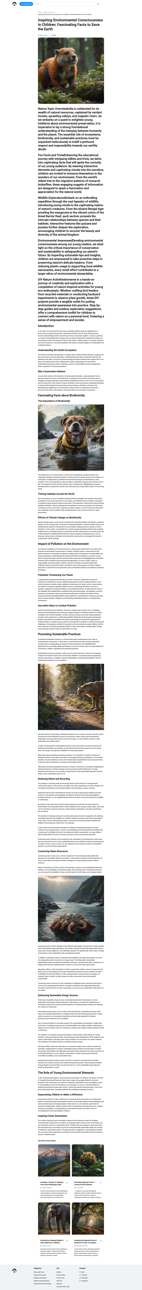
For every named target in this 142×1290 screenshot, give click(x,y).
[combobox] (66, 4)
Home (40, 12)
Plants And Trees (49, 12)
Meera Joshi (44, 35)
